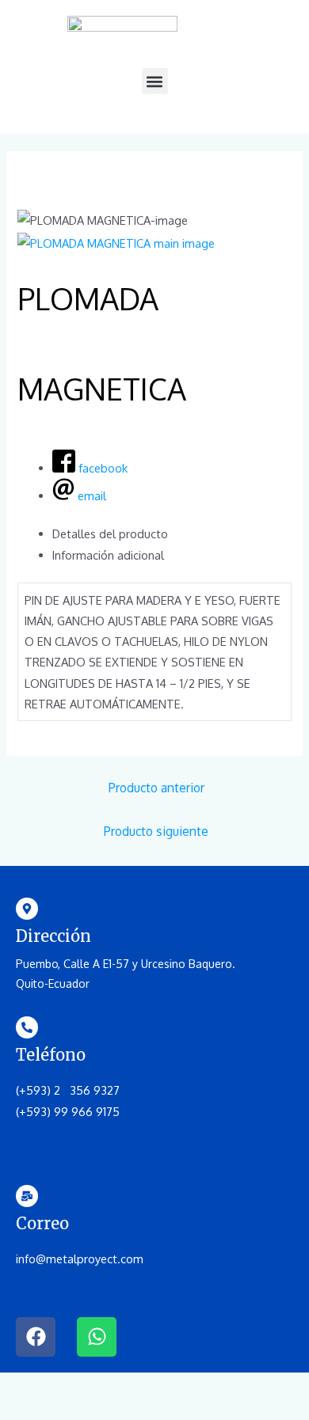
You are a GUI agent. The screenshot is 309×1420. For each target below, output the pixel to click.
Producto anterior (156, 787)
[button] (155, 81)
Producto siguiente (156, 831)
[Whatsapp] (96, 1337)
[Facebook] (35, 1337)
